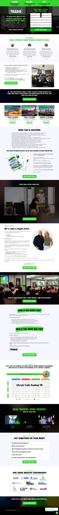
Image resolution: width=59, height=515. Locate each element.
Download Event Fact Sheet (12, 124)
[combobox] (41, 19)
